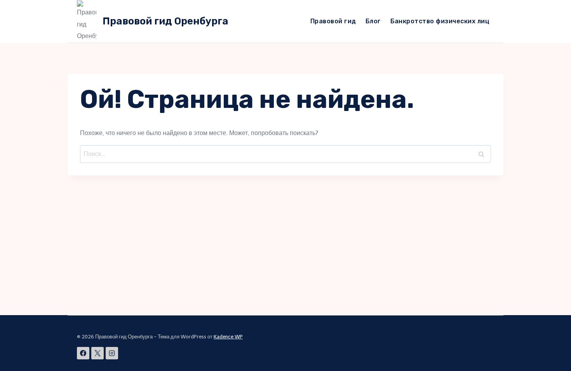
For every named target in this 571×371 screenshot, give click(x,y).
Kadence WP (228, 337)
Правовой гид (333, 21)
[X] (97, 353)
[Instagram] (112, 353)
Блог (373, 21)
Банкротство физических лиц (439, 21)
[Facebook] (83, 353)
